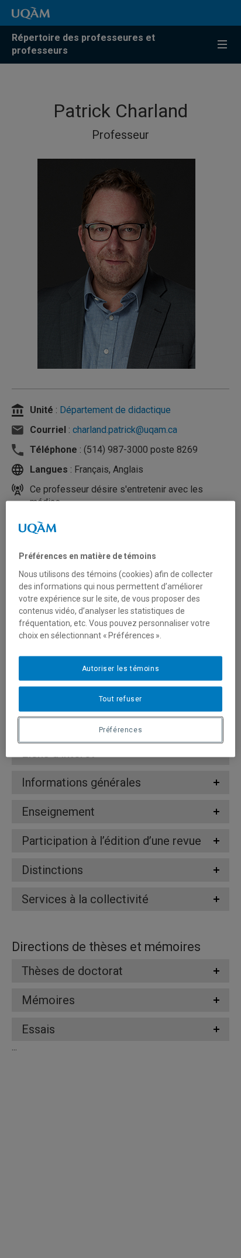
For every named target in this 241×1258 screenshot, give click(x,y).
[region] (120, 629)
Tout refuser (120, 699)
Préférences (121, 730)
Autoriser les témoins (121, 668)
